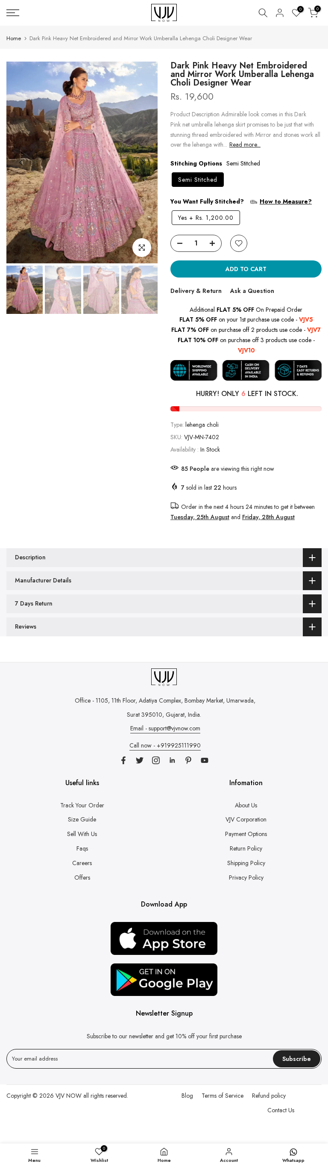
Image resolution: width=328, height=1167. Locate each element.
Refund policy (269, 1095)
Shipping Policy (246, 863)
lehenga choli (202, 424)
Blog (187, 1095)
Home (13, 38)
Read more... (245, 144)
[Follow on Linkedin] (172, 760)
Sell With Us (82, 834)
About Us (246, 805)
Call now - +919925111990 (165, 745)
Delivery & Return (196, 291)
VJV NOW (69, 1095)
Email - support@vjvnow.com (165, 728)
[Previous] (21, 162)
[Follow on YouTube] (204, 760)
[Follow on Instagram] (156, 760)
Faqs (82, 848)
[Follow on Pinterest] (188, 760)
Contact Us (280, 1110)
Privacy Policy (246, 877)
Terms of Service (222, 1095)
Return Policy (246, 848)
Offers (82, 877)
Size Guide (82, 819)
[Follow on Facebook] (123, 760)
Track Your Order (82, 805)
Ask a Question (252, 291)
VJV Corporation (246, 819)
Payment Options (246, 834)
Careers (82, 863)
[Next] (142, 162)
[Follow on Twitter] (140, 760)
